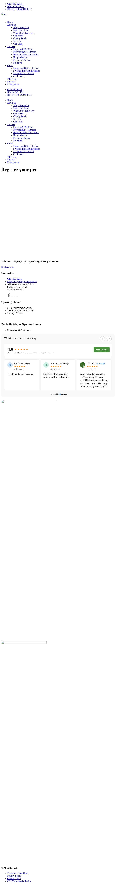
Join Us (17, 41)
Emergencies (13, 84)
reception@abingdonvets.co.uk (22, 281)
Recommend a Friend (23, 73)
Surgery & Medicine (23, 49)
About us (11, 24)
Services (11, 46)
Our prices (18, 35)
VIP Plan (11, 79)
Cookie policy (14, 878)
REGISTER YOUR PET (19, 9)
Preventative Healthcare (24, 52)
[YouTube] (16, 296)
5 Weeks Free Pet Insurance (26, 71)
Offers (10, 65)
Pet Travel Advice (21, 60)
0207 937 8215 (14, 3)
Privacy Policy (14, 875)
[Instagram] (12, 296)
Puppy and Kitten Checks (25, 68)
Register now (7, 267)
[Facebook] (9, 296)
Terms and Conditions (17, 873)
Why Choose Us (21, 27)
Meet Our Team (20, 30)
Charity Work (19, 38)
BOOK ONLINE (15, 6)
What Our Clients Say (23, 33)
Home (10, 22)
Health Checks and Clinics (26, 54)
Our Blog (17, 43)
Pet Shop (17, 62)
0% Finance (19, 76)
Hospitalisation (20, 57)
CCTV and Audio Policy (19, 881)
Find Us (11, 81)
